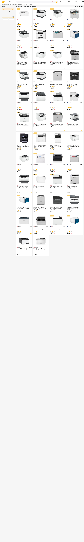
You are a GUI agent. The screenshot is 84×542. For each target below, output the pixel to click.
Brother (81, 19)
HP (31, 19)
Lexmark (30, 247)
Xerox (31, 226)
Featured (80, 6)
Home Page (4, 4)
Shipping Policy (4, 12)
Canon (47, 40)
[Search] (57, 2)
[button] (63, 1)
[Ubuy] (3, 1)
